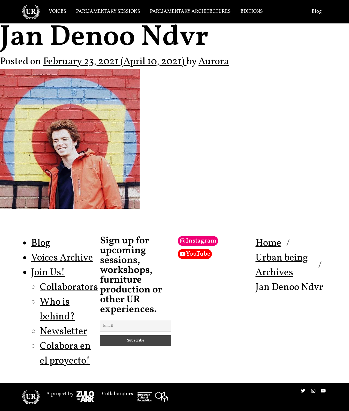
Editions (251, 11)
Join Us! (48, 273)
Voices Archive (62, 258)
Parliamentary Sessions (108, 11)
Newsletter (63, 332)
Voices (57, 11)
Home (268, 243)
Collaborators (69, 287)
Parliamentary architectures (190, 11)
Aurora (213, 62)
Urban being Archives (281, 265)
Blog (317, 11)
